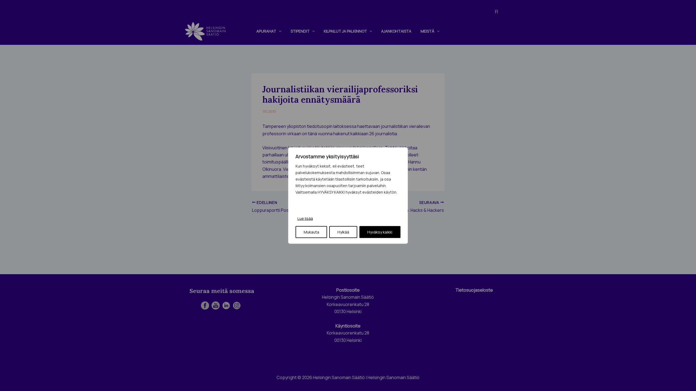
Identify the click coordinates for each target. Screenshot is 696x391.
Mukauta (311, 232)
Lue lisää (305, 218)
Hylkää (343, 232)
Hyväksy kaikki (379, 232)
